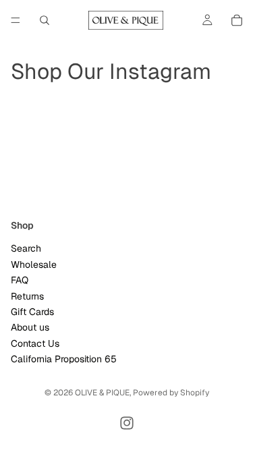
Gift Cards (32, 312)
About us (30, 327)
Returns (27, 296)
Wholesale (34, 264)
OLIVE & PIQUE (102, 392)
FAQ (19, 280)
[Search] (44, 20)
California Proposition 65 (64, 359)
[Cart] (237, 20)
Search (26, 248)
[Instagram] (127, 423)
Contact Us (35, 343)
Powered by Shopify (171, 392)
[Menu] (15, 20)
